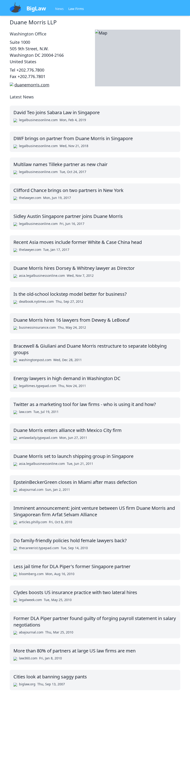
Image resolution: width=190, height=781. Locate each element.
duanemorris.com (31, 85)
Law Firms (76, 8)
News (59, 8)
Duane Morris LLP (33, 22)
